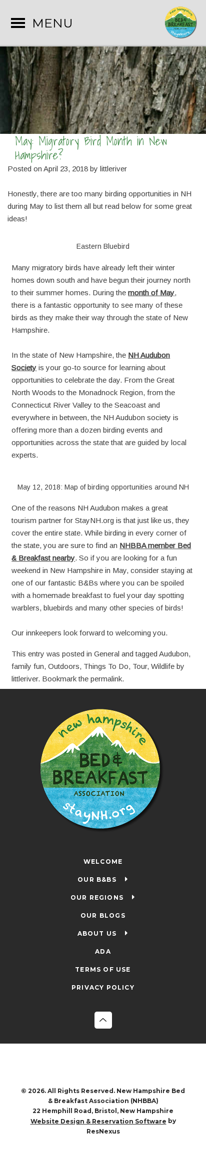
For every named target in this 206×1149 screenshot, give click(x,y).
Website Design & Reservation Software (98, 1121)
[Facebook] (93, 1066)
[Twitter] (113, 1066)
